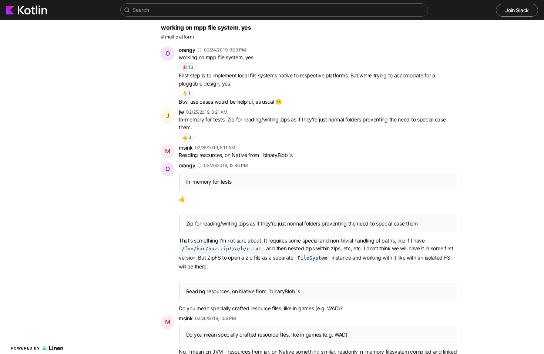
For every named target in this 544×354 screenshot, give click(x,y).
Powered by (25, 348)
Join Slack (517, 10)
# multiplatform (177, 37)
